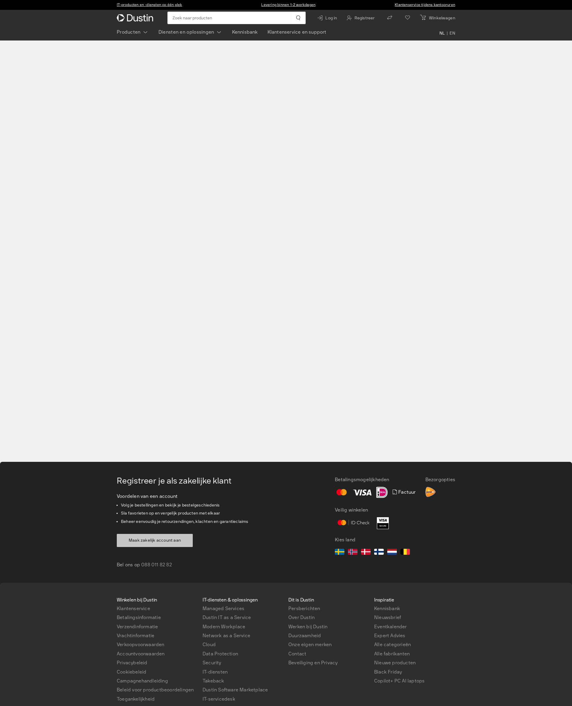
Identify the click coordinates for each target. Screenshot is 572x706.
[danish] (366, 552)
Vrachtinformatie (135, 635)
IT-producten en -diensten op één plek (149, 5)
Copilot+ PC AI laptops (399, 681)
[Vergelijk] (389, 18)
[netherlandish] (392, 552)
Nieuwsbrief (387, 617)
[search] (298, 18)
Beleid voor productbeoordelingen (155, 690)
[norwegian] (353, 552)
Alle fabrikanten (392, 654)
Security (212, 663)
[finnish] (379, 552)
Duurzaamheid (304, 635)
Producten (129, 32)
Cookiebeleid (131, 672)
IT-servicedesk (219, 699)
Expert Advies (389, 635)
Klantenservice (133, 608)
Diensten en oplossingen (186, 32)
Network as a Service (226, 635)
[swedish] (339, 552)
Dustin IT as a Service (227, 617)
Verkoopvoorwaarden (140, 644)
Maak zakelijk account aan (155, 540)
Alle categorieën (392, 644)
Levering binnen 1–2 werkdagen (288, 5)
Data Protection (220, 654)
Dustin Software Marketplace (235, 690)
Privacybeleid (132, 663)
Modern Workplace (224, 626)
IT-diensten (215, 672)
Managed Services (223, 608)
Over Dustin (301, 617)
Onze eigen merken (310, 644)
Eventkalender (390, 626)
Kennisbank (245, 32)
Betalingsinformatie (139, 617)
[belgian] (405, 552)
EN (452, 33)
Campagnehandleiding (142, 681)
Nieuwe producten (395, 663)
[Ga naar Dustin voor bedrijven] (136, 17)
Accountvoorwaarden (141, 654)
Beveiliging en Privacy (313, 663)
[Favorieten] (407, 18)
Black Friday (388, 672)
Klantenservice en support (297, 32)
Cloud (209, 644)
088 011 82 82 (156, 565)
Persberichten (304, 608)
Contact (297, 654)
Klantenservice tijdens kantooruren (425, 5)
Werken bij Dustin (307, 626)
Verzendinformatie (137, 626)
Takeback (213, 681)
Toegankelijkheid (136, 699)
